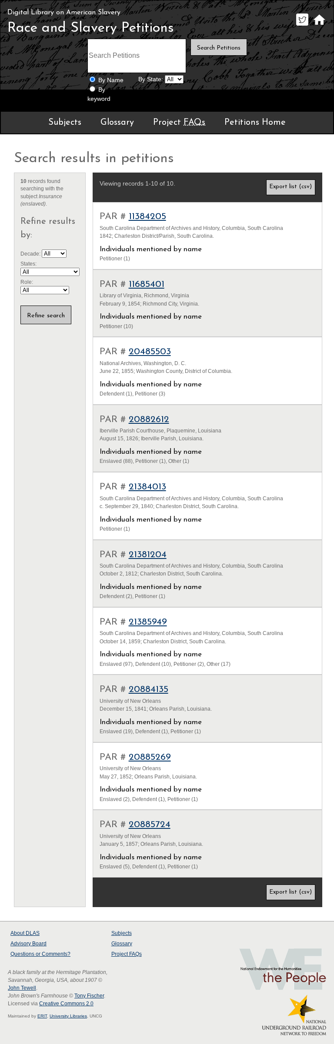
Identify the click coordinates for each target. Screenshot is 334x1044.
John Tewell (22, 988)
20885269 (150, 757)
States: (28, 263)
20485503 (150, 351)
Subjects (64, 122)
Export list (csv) (290, 187)
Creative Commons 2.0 (66, 1004)
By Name (111, 80)
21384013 (147, 487)
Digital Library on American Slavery (63, 12)
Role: (26, 282)
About (25, 933)
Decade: (31, 253)
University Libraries (68, 1016)
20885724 (149, 824)
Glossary (117, 122)
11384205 (147, 216)
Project (179, 122)
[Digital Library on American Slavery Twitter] (302, 25)
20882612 (149, 419)
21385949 (148, 622)
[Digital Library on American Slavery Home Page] (319, 25)
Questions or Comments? (40, 954)
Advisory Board (28, 944)
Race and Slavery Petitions (90, 28)
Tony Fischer (89, 996)
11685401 (146, 284)
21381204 (148, 554)
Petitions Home (255, 122)
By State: (150, 79)
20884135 (148, 689)
